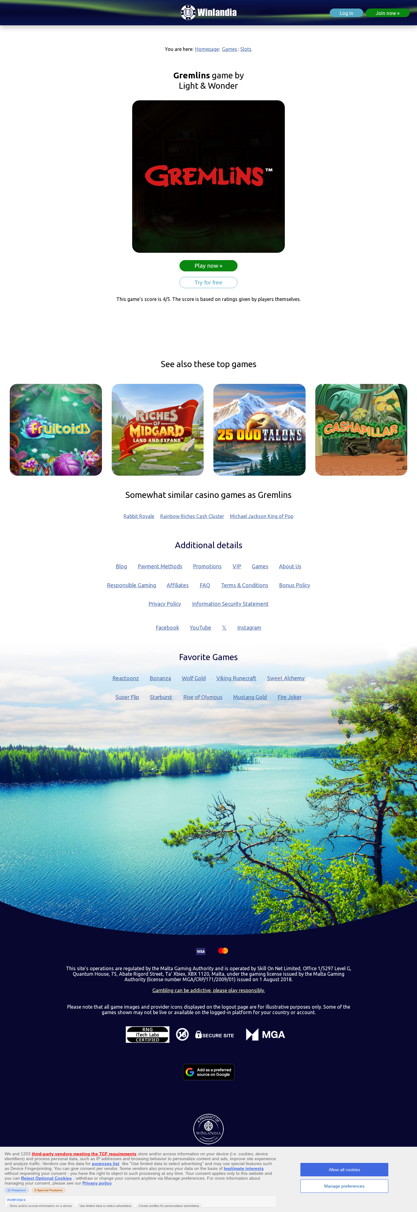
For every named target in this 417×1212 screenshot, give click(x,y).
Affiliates (178, 585)
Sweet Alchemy (286, 678)
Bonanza (160, 678)
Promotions (207, 566)
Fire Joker (289, 697)
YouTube (200, 628)
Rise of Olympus (203, 697)
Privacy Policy (164, 604)
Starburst (161, 697)
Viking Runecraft (236, 678)
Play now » (208, 265)
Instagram (249, 628)
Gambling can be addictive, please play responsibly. (208, 990)
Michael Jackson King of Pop (261, 516)
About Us (290, 566)
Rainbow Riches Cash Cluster (192, 516)
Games (229, 49)
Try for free (208, 282)
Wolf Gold (194, 678)
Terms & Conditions (244, 585)
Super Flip (127, 697)
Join (386, 13)
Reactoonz (125, 678)
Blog (121, 566)
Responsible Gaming (131, 585)
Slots (246, 49)
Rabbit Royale (139, 516)
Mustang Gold (250, 697)
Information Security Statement (230, 604)
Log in (346, 13)
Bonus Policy (294, 585)
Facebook (167, 628)
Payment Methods (160, 566)
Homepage (207, 49)
